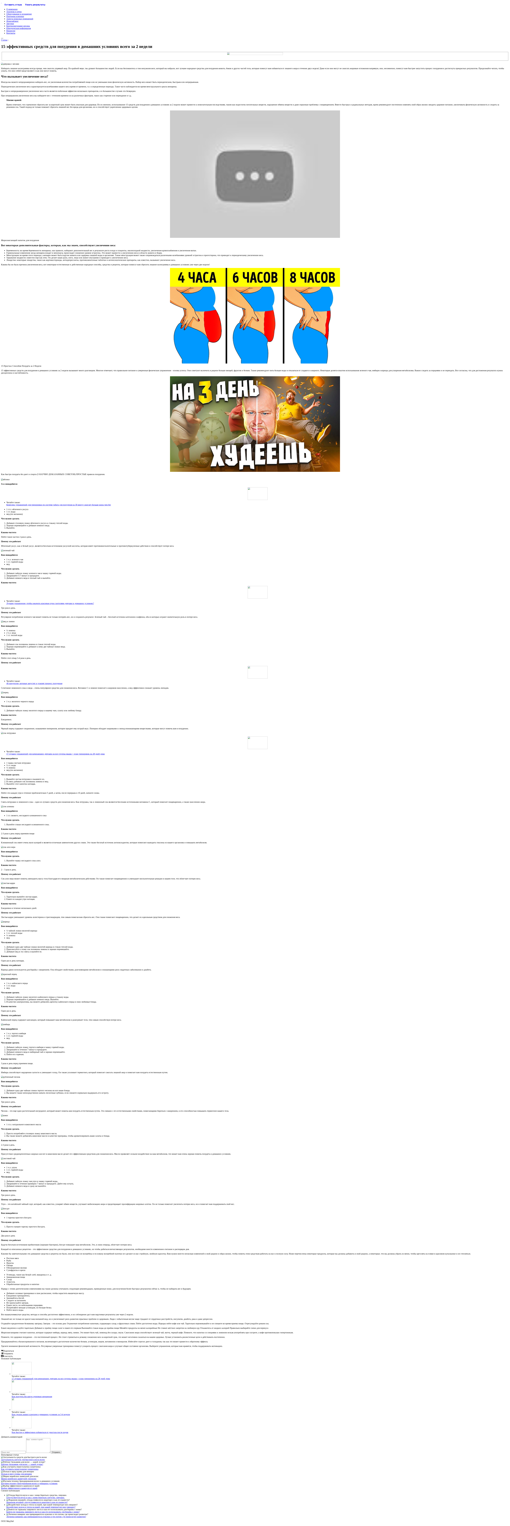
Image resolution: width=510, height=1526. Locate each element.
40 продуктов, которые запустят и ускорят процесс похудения (34, 683)
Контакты (10, 33)
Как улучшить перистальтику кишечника (19, 1469)
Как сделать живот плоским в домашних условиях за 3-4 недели (41, 1414)
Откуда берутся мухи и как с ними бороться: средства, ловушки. (35, 1497)
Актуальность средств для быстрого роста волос (23, 1459)
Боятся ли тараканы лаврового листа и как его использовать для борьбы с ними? (43, 1512)
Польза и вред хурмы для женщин (16, 1474)
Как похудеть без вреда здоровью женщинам (32, 1396)
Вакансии (10, 31)
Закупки (10, 23)
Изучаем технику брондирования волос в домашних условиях (29, 1483)
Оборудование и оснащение (19, 14)
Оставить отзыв (13, 4)
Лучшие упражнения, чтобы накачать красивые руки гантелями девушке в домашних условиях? (50, 603)
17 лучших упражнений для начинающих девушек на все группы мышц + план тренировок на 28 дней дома (55, 754)
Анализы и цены (14, 11)
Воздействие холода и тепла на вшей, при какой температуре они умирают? (40, 1507)
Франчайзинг (12, 21)
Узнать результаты (35, 4)
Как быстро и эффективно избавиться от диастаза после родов (40, 1432)
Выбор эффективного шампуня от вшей (19, 1488)
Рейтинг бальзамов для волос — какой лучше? (22, 1464)
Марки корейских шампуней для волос (18, 1479)
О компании (12, 9)
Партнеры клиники (15, 16)
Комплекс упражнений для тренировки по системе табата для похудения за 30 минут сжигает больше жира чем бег (58, 505)
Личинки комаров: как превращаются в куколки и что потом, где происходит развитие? (46, 1517)
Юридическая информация (18, 28)
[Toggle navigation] (2, 38)
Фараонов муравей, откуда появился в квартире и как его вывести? (37, 1502)
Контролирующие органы (18, 26)
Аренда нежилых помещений (19, 19)
